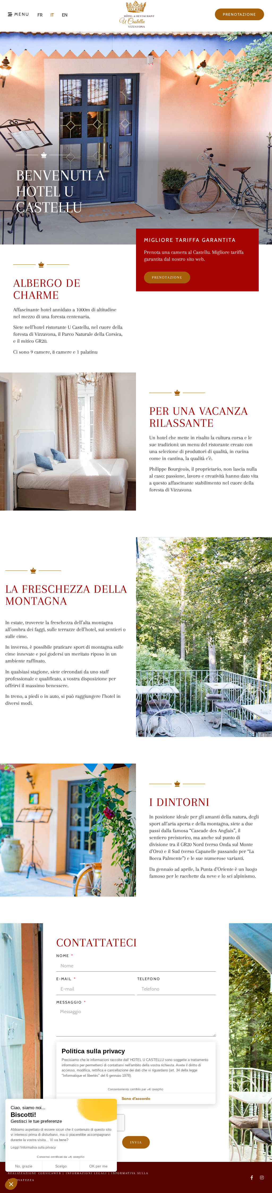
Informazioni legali (87, 1173)
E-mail (64, 979)
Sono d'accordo (136, 1098)
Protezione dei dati (231, 1004)
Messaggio (69, 1002)
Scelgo (61, 1166)
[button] (11, 1184)
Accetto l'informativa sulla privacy (230, 1021)
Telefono (148, 979)
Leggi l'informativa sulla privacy (33, 1147)
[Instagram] (262, 1177)
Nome (63, 956)
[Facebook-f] (252, 1177)
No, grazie (23, 1166)
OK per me (98, 1166)
